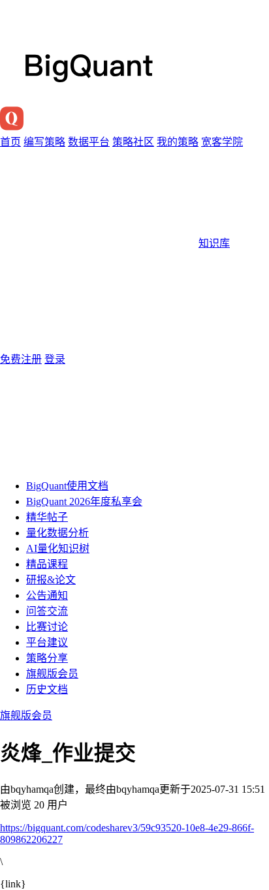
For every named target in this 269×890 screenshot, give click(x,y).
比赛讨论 (47, 626)
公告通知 (47, 595)
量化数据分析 (57, 532)
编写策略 (44, 141)
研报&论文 (51, 579)
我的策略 (177, 141)
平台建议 (47, 642)
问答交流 (47, 611)
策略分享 (47, 658)
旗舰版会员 (52, 673)
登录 (54, 359)
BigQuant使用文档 (67, 485)
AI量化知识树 (57, 548)
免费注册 (21, 359)
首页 (10, 141)
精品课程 (47, 564)
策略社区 (133, 141)
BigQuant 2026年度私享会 (84, 501)
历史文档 (47, 689)
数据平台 (89, 141)
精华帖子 (47, 517)
